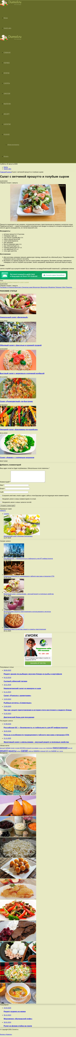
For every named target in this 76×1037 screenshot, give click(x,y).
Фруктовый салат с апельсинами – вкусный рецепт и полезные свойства (29, 594)
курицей (28, 748)
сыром (26, 282)
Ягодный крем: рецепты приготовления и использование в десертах (27, 611)
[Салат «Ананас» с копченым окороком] (18, 454)
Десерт (6, 114)
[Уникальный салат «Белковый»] (18, 313)
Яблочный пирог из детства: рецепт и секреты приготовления (25, 629)
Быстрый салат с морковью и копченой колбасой (22, 373)
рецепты (12, 751)
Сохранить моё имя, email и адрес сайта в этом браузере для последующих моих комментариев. (35, 495)
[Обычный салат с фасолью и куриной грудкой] (18, 342)
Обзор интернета (13, 144)
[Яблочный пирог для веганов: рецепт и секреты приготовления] (18, 899)
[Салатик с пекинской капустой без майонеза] (18, 982)
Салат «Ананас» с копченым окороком (17, 457)
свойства (30, 751)
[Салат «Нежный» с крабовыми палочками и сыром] (18, 857)
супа (49, 751)
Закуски (7, 93)
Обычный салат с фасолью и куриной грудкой (21, 345)
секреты (36, 751)
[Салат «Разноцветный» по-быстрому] (18, 398)
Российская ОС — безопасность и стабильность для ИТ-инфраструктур (28, 558)
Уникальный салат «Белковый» (14, 317)
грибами (7, 748)
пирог (44, 748)
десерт (13, 748)
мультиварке (35, 748)
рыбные (19, 751)
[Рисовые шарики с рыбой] (18, 961)
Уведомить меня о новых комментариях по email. (19, 499)
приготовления (60, 747)
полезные (49, 748)
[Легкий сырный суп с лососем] (18, 774)
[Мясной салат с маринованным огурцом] (18, 919)
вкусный (2, 748)
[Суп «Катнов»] (18, 1003)
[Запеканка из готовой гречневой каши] (18, 794)
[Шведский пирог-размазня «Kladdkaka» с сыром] (18, 940)
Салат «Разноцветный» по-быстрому (16, 401)
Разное (7, 134)
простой (70, 748)
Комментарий (5, 482)
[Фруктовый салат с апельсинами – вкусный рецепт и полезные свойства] (14, 592)
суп (47, 751)
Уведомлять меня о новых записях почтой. (17, 502)
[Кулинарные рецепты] (10, 6)
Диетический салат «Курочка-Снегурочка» (18, 536)
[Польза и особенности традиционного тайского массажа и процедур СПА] (14, 574)
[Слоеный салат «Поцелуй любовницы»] (18, 836)
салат (22, 282)
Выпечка (7, 104)
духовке (17, 748)
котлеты (23, 748)
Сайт (1, 492)
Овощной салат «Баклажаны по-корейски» (19, 429)
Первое (7, 63)
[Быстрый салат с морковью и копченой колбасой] (18, 370)
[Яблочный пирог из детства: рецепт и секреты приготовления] (14, 627)
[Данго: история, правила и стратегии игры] (18, 878)
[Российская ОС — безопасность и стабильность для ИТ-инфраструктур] (14, 557)
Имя (2, 485)
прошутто (16, 282)
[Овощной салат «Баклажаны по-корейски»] (18, 426)
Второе (6, 73)
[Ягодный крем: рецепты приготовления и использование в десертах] (14, 610)
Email (2, 488)
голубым (10, 282)
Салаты (7, 83)
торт (58, 751)
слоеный (42, 751)
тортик (61, 751)
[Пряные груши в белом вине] (18, 815)
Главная (3, 172)
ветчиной (3, 282)
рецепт (4, 750)
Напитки (7, 124)
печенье (41, 748)
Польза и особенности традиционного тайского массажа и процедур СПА (29, 576)
